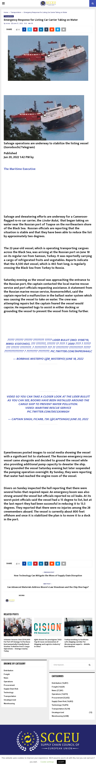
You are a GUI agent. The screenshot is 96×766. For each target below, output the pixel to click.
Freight (7, 674)
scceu (8, 23)
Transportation (8, 16)
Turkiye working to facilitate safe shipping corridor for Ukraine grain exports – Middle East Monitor (77, 643)
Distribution (8, 671)
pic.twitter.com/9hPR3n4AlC (71, 351)
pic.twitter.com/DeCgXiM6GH (48, 411)
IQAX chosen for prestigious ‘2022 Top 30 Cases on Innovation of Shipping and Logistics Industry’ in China (48, 643)
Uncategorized (10, 700)
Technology (8, 692)
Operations (8, 682)
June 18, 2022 (74, 358)
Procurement (9, 685)
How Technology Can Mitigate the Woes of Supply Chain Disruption (48, 576)
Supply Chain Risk (11, 689)
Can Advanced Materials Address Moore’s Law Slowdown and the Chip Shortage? (48, 587)
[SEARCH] (89, 664)
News (6, 678)
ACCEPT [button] (61, 762)
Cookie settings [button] (47, 762)
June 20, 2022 (79, 419)
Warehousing (9, 704)
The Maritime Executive (20, 169)
